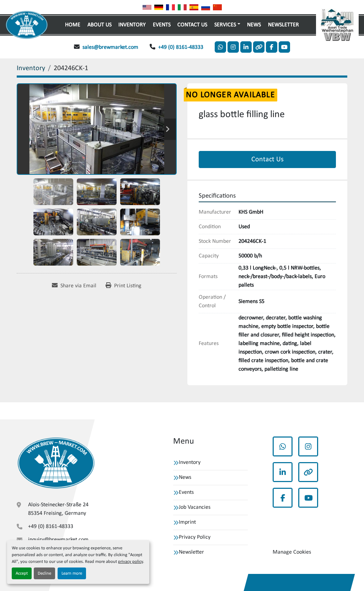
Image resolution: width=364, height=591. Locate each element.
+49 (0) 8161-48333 (180, 47)
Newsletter (283, 25)
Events (162, 25)
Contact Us (192, 25)
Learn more (71, 573)
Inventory (132, 25)
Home (72, 25)
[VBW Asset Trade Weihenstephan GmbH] (56, 463)
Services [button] (225, 25)
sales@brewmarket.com (110, 47)
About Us (99, 25)
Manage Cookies (292, 552)
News (254, 25)
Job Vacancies (194, 507)
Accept (22, 573)
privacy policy (130, 561)
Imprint (187, 522)
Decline (44, 573)
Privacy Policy (194, 537)
